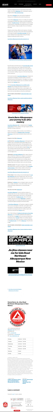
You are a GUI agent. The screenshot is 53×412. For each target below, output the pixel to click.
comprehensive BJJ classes (14, 361)
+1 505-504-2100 (17, 334)
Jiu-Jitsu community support (23, 367)
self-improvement (26, 373)
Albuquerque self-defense (15, 359)
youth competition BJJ (18, 374)
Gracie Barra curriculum (21, 33)
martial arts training (17, 371)
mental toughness (28, 371)
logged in (13, 394)
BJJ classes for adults (24, 359)
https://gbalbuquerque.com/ (14, 335)
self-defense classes (13, 373)
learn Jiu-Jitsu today (28, 370)
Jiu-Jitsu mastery (19, 369)
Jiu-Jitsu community (16, 367)
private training (28, 372)
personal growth (10, 372)
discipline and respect (27, 361)
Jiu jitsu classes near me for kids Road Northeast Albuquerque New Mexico (19, 358)
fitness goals (15, 362)
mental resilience (23, 371)
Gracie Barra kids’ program (28, 65)
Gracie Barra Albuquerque (22, 76)
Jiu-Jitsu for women (13, 369)
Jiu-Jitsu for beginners (26, 368)
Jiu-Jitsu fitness (20, 368)
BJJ (19, 359)
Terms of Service (31, 406)
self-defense (15, 15)
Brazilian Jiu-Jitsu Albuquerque (25, 360)
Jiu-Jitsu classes (10, 367)
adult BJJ (10, 359)
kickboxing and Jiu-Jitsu (15, 370)
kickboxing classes (22, 370)
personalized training (16, 372)
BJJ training (14, 360)
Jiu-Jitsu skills (24, 369)
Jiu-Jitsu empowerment (14, 368)
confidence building (21, 361)
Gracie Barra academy (21, 362)
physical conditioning (22, 372)
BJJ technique (10, 360)
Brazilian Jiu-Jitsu (15, 22)
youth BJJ (13, 374)
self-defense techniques (20, 373)
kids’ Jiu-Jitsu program (19, 12)
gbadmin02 (10, 357)
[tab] (13, 399)
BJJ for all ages (29, 359)
